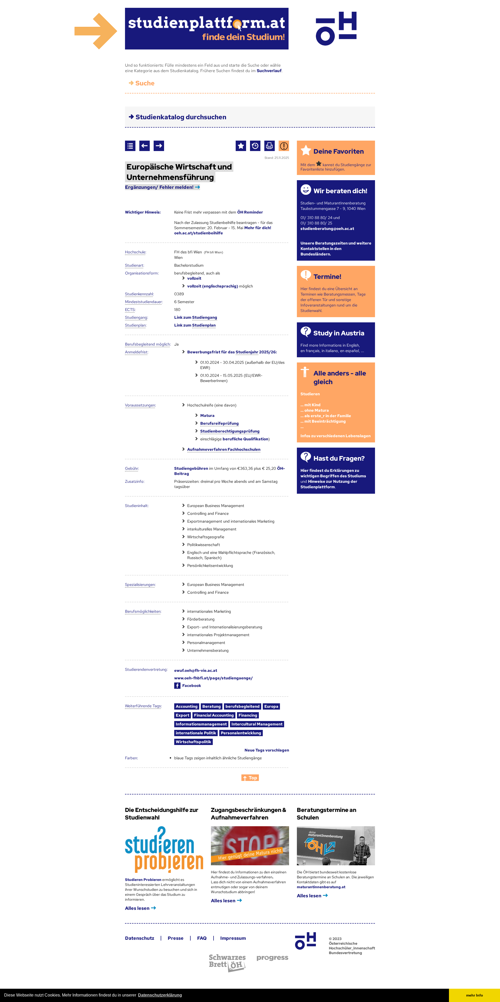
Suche (145, 83)
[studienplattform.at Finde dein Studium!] (207, 28)
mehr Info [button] (474, 995)
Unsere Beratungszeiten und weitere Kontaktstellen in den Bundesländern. (336, 249)
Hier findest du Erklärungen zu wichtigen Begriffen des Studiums (333, 473)
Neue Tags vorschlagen (267, 750)
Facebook (191, 685)
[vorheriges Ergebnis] (144, 146)
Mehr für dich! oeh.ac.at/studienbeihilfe (222, 230)
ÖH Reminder (250, 212)
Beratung (211, 706)
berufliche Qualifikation (245, 439)
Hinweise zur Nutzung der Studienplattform (329, 484)
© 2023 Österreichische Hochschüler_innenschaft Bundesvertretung (352, 945)
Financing (248, 715)
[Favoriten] (241, 146)
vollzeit (194, 278)
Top (253, 778)
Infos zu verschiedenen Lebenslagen (336, 436)
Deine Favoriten (339, 151)
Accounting (187, 706)
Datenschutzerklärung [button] (160, 995)
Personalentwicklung (241, 733)
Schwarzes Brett (227, 963)
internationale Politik (196, 733)
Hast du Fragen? (339, 458)
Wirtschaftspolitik (193, 741)
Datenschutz (139, 938)
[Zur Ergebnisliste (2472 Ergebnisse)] (130, 146)
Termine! (327, 276)
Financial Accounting (214, 715)
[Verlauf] (255, 146)
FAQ (202, 938)
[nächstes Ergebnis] (159, 146)
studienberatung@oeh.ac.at (327, 228)
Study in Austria (339, 333)
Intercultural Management (257, 724)
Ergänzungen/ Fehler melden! (159, 187)
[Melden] (284, 146)
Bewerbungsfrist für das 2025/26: (232, 352)
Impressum (233, 938)
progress (273, 958)
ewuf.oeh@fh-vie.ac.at (195, 670)
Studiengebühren (191, 468)
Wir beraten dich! (340, 191)
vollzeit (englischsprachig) (212, 286)
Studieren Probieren (143, 879)
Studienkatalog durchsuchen (181, 117)
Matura (207, 415)
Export (182, 715)
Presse (176, 938)
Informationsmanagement (201, 724)
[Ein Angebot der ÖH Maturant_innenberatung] (336, 28)
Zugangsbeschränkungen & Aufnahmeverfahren (248, 813)
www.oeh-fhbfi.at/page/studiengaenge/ (213, 678)
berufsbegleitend (243, 706)
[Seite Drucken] (269, 146)
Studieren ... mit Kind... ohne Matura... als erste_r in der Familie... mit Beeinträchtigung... (326, 410)
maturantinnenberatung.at (321, 887)
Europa (271, 706)
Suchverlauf (269, 70)
